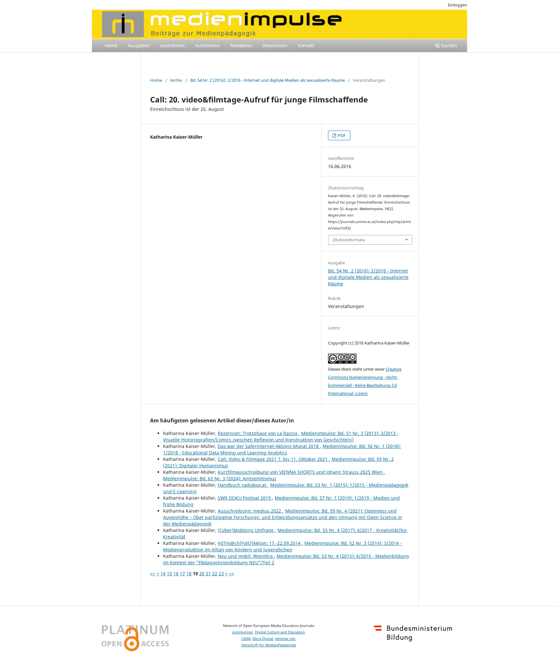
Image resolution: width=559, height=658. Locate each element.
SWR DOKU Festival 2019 (245, 498)
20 (201, 573)
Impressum (274, 45)
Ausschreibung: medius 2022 (250, 511)
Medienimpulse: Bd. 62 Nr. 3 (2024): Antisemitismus (219, 478)
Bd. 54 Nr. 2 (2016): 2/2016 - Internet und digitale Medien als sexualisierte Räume (267, 80)
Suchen (448, 45)
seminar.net (285, 638)
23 (221, 573)
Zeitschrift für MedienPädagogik (268, 645)
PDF (341, 135)
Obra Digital (262, 638)
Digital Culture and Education (280, 632)
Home (111, 45)
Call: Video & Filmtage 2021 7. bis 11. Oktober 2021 (273, 459)
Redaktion (241, 45)
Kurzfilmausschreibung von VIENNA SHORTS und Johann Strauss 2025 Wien (301, 472)
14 (163, 573)
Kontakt (306, 45)
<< (152, 573)
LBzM (245, 638)
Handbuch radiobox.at (243, 485)
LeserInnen (172, 45)
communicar (242, 632)
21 (208, 573)
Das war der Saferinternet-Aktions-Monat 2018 (269, 446)
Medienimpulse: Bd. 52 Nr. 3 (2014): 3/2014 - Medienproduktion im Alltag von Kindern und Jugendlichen (282, 546)
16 (176, 573)
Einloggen (457, 5)
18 (189, 573)
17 (182, 573)
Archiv (176, 80)
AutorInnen (207, 45)
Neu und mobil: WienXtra (246, 556)
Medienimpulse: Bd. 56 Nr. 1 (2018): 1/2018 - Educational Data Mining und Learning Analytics (282, 449)
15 (169, 573)
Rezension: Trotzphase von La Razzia (258, 433)
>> (231, 573)
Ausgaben (139, 45)
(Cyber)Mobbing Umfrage (246, 530)
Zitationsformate (349, 240)
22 (214, 573)
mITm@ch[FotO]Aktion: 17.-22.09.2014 (260, 543)
